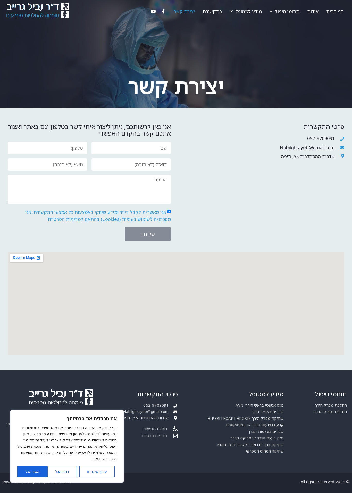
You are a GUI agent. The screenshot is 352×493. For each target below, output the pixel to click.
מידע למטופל (248, 11)
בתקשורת (212, 11)
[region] (67, 446)
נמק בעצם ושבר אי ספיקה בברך (256, 437)
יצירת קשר (184, 11)
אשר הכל (32, 471)
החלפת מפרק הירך (331, 405)
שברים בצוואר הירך (267, 411)
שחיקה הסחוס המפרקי (265, 451)
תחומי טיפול (287, 11)
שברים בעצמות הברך (265, 431)
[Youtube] (153, 11)
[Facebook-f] (163, 11)
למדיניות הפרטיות (65, 219)
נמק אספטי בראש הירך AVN (259, 405)
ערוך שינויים (97, 471)
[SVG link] (37, 10)
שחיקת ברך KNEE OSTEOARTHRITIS (250, 444)
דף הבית (334, 11)
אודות (313, 11)
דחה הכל (62, 471)
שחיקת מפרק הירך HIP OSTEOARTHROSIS (245, 418)
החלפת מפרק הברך (330, 411)
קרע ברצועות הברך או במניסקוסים (254, 424)
